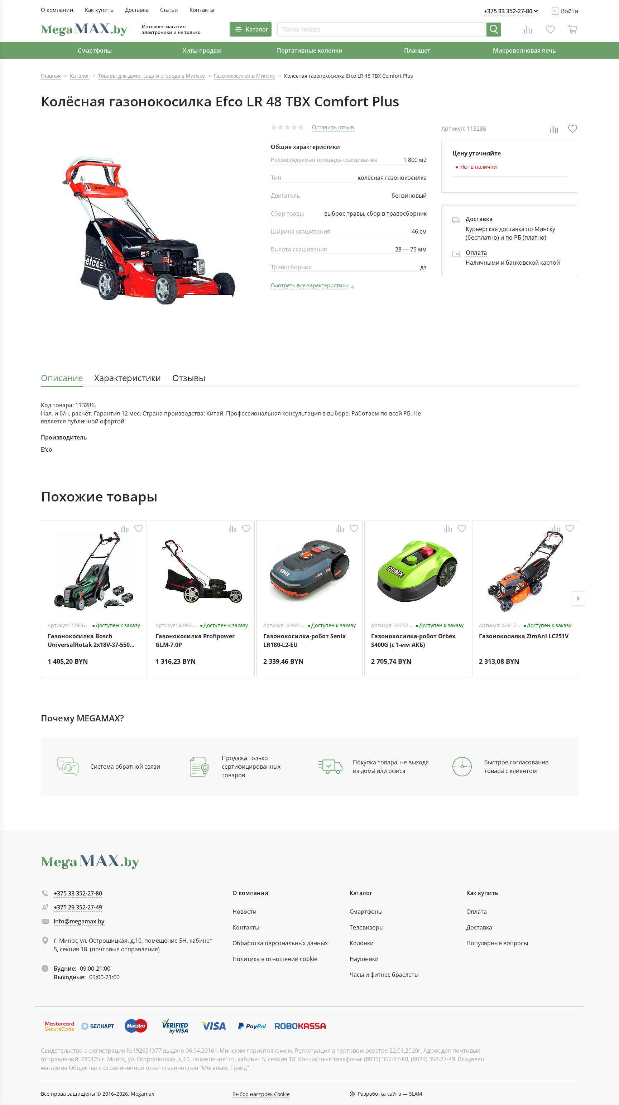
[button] (41, 598)
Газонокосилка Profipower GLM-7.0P (195, 640)
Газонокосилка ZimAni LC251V (523, 636)
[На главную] (84, 29)
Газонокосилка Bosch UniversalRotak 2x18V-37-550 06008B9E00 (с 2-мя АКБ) (89, 640)
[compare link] (528, 29)
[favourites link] (550, 29)
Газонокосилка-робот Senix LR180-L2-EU (304, 640)
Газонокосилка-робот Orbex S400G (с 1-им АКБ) (413, 640)
